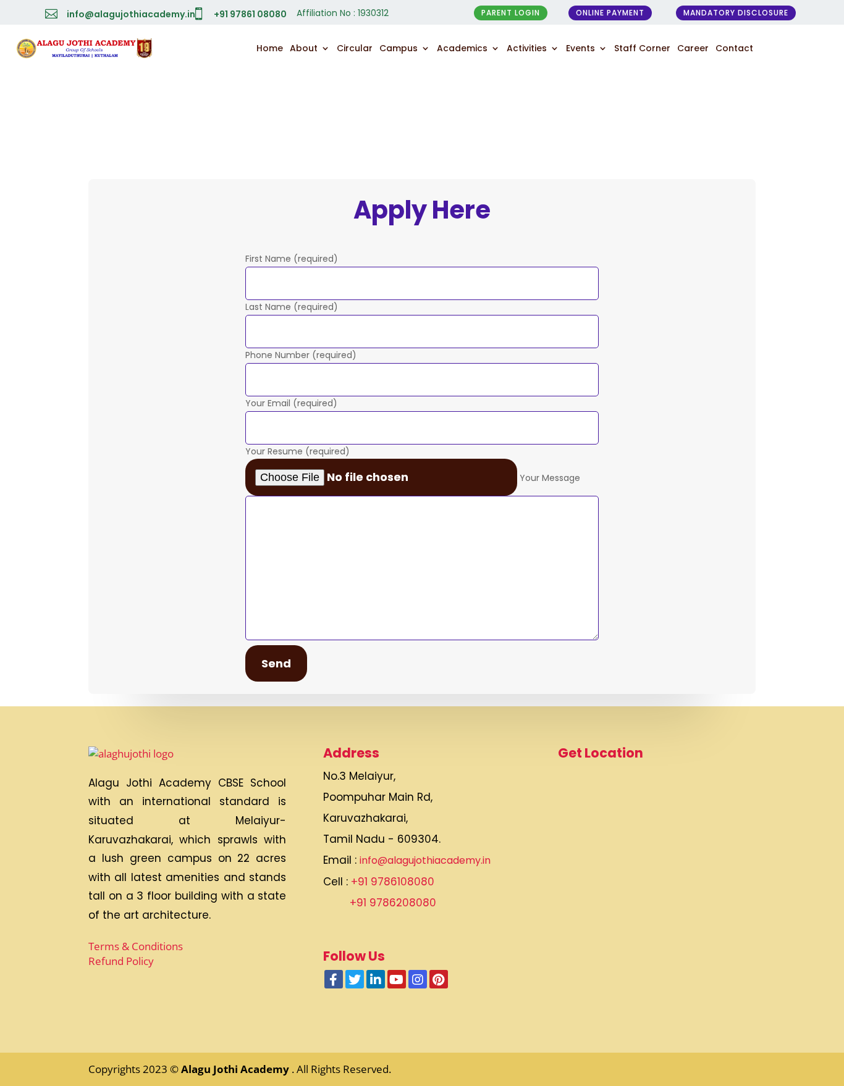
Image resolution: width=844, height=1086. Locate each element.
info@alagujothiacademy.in (131, 14)
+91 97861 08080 (250, 14)
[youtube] (396, 979)
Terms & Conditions (135, 946)
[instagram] (417, 979)
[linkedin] (375, 979)
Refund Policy (121, 961)
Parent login (510, 12)
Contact (734, 48)
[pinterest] (438, 979)
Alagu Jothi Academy (236, 1069)
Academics (462, 48)
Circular (355, 48)
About (304, 48)
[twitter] (354, 979)
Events (580, 48)
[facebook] (333, 979)
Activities (527, 48)
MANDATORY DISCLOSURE (735, 12)
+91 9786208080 (393, 902)
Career (693, 48)
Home (269, 48)
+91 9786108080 (392, 881)
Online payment (610, 12)
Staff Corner (642, 48)
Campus (398, 48)
